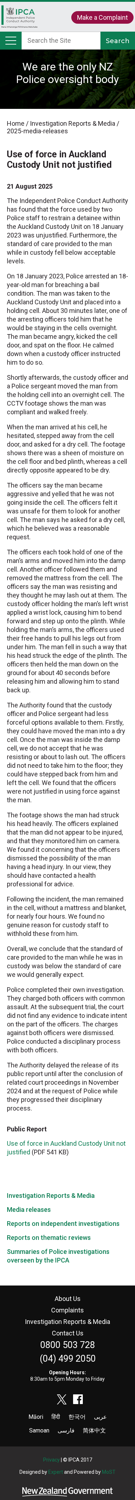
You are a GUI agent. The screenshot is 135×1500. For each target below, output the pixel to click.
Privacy (51, 1460)
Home (19, 20)
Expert (55, 1472)
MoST (109, 1472)
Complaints (67, 1310)
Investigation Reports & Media (51, 1195)
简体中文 (94, 1430)
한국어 (77, 1416)
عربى (100, 1416)
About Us (68, 1298)
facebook (78, 1399)
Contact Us (68, 1333)
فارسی (66, 1430)
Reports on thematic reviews (49, 1237)
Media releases (29, 1209)
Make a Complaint (102, 17)
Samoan (39, 1430)
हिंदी (55, 1416)
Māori (35, 1416)
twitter (62, 1399)
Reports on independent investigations (63, 1223)
